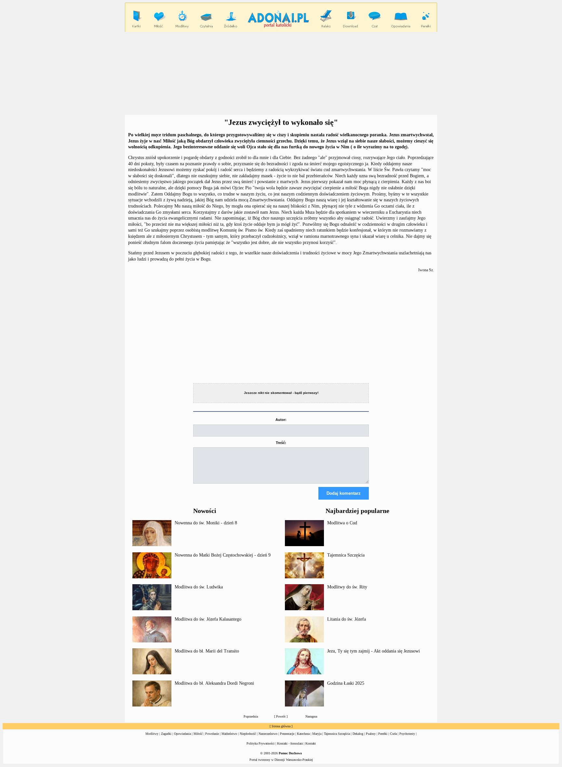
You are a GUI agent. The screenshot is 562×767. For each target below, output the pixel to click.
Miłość (198, 733)
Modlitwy (151, 733)
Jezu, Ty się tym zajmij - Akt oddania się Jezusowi (373, 651)
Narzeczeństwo (268, 733)
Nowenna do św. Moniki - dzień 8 (206, 522)
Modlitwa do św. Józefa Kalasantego (208, 619)
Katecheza (303, 733)
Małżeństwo (229, 733)
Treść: (281, 443)
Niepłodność (248, 733)
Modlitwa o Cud (342, 522)
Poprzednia (251, 716)
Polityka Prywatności (260, 743)
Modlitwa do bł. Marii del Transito (207, 651)
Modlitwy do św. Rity (347, 587)
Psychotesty (407, 733)
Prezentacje (287, 733)
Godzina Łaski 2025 (345, 683)
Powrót (281, 716)
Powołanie (212, 733)
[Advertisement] (281, 73)
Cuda (393, 733)
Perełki (382, 733)
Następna (311, 716)
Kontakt (310, 743)
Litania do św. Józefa (346, 619)
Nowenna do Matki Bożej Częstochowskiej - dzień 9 (223, 555)
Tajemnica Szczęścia (346, 555)
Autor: (281, 420)
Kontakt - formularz (290, 743)
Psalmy (371, 733)
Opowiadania (182, 733)
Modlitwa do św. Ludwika (199, 587)
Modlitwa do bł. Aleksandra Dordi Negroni (214, 683)
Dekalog (358, 733)
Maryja (316, 733)
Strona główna (281, 726)
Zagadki (166, 733)
